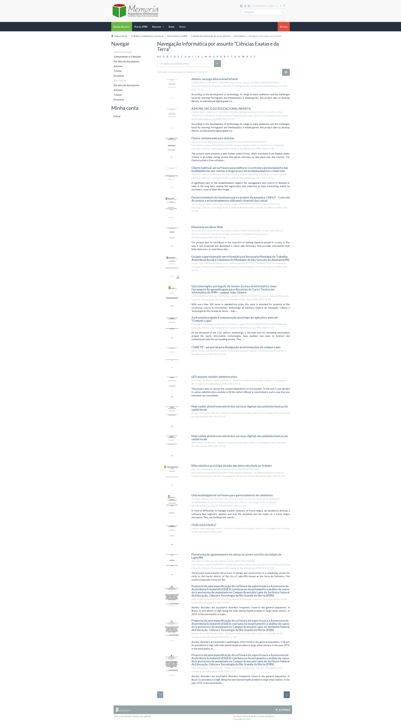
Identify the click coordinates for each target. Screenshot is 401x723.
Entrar (117, 116)
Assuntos (119, 75)
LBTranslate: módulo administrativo (214, 376)
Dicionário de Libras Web (207, 227)
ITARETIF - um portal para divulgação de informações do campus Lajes (236, 347)
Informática (239, 36)
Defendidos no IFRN (177, 36)
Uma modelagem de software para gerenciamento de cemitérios (232, 495)
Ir (217, 63)
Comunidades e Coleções (127, 56)
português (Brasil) (260, 6)
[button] (158, 26)
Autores (118, 66)
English (271, 6)
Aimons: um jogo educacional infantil (214, 79)
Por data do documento (126, 61)
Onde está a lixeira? (203, 525)
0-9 (159, 56)
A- (277, 6)
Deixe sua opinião (142, 716)
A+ (284, 5)
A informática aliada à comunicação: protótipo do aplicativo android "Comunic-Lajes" (234, 319)
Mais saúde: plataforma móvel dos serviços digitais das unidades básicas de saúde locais (239, 408)
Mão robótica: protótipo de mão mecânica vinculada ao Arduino (231, 465)
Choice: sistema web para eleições (212, 138)
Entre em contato (123, 716)
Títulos (118, 70)
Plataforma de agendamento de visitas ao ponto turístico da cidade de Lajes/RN (236, 556)
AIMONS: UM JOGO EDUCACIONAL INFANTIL (221, 108)
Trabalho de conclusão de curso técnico (210, 36)
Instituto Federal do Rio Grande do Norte (253, 716)
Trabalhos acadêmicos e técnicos (147, 36)
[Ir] (282, 12)
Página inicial (120, 36)
